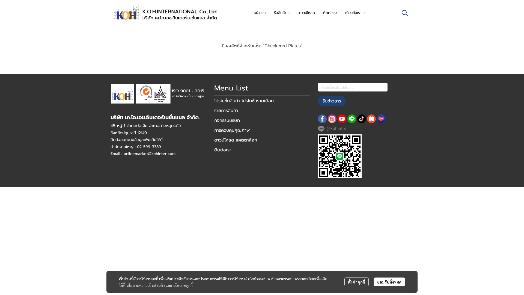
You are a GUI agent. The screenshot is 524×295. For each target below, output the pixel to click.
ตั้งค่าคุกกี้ (356, 281)
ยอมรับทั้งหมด (389, 281)
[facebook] (322, 118)
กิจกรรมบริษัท (227, 120)
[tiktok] (361, 118)
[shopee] (371, 118)
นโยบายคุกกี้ (183, 285)
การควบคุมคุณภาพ (232, 130)
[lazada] (381, 118)
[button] (404, 12)
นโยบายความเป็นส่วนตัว (145, 285)
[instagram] (332, 118)
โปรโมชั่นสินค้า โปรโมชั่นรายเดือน (244, 101)
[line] (351, 118)
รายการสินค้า (226, 110)
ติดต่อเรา (222, 150)
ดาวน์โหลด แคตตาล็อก (235, 140)
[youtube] (342, 118)
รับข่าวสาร (332, 101)
